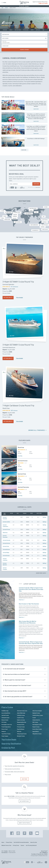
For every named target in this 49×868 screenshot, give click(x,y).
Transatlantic (17, 212)
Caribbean (15, 216)
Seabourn (4, 731)
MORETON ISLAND (44, 224)
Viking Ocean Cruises (22, 733)
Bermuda (15, 214)
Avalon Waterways (21, 713)
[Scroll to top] (45, 864)
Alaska (2, 210)
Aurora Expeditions (6, 713)
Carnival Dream (6, 555)
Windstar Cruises (21, 736)
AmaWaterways (5, 710)
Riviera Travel (5, 729)
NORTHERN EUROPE (33, 208)
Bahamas (14, 218)
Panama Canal (7, 219)
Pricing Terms (16, 845)
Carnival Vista (6, 546)
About (3, 842)
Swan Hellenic (35, 731)
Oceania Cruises (20, 724)
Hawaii (2, 218)
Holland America (36, 719)
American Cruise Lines (22, 710)
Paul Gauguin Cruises (37, 724)
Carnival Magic (6, 552)
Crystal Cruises (20, 717)
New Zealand (45, 229)
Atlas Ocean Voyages (37, 710)
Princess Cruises (21, 726)
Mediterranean (29, 213)
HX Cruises (4, 722)
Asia (44, 216)
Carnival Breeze (6, 549)
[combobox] (23, 42)
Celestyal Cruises (5, 717)
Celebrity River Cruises (37, 715)
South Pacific (45, 219)
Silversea (19, 731)
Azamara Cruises (36, 713)
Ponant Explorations (6, 726)
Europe (31, 210)
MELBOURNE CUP (35, 230)
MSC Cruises (35, 722)
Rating (11, 513)
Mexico (5, 216)
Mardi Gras (5, 532)
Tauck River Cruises (6, 733)
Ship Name (5, 514)
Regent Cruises (35, 726)
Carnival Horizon (6, 543)
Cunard (34, 717)
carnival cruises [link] (13, 7)
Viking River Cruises (36, 733)
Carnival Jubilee (6, 521)
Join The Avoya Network (31, 845)
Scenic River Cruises (37, 729)
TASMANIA (43, 226)
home (2, 7)
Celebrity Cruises (21, 715)
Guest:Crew (39, 513)
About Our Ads (33, 842)
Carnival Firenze (6, 529)
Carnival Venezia (6, 540)
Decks (31, 513)
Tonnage (24, 513)
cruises (6, 7)
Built (18, 513)
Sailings (44, 517)
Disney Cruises (5, 719)
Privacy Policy (37, 187)
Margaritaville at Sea (21, 722)
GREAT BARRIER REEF (34, 224)
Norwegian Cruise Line (7, 724)
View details (19, 297)
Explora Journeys (21, 719)
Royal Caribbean (20, 729)
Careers (22, 845)
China (36, 212)
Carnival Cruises (5, 715)
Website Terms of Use (6, 845)
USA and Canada (8, 212)
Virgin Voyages (5, 736)
